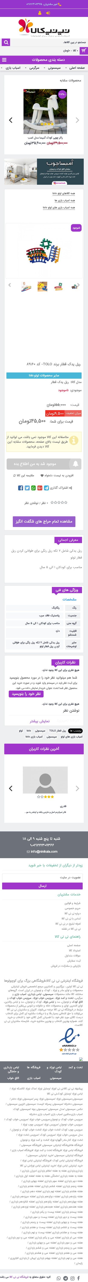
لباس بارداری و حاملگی (11, 1069)
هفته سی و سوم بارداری (69, 1243)
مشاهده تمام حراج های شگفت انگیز (44, 521)
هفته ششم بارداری (50, 1186)
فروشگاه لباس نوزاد (73, 1150)
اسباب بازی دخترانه (39, 1114)
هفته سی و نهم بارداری (70, 1258)
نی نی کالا (52, 1094)
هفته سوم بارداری (53, 1181)
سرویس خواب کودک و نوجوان (66, 1119)
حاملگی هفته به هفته (47, 1176)
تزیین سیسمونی (15, 1104)
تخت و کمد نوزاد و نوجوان (34, 1140)
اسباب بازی (20, 994)
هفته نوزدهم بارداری (23, 1207)
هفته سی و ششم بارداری (40, 1248)
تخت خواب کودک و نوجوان (26, 1130)
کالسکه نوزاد (17, 1089)
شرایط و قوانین (73, 903)
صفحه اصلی (74, 945)
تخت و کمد (75, 1067)
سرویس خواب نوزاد (43, 998)
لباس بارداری (34, 994)
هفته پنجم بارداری (72, 1186)
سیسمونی (40, 731)
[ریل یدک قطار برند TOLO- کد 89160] (76, 285)
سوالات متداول (73, 956)
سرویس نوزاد (51, 1125)
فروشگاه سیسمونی (31, 1145)
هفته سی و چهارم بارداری (42, 1243)
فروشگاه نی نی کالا (18, 1277)
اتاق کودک (77, 1002)
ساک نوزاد (30, 1089)
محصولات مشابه (70, 80)
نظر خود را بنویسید (26, 694)
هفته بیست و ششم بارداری (67, 1227)
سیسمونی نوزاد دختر (22, 1099)
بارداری (79, 1171)
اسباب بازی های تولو (71, 737)
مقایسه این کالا (25, 475)
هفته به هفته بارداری (71, 1176)
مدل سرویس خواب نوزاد (70, 1135)
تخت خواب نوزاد (51, 1130)
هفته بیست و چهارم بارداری (67, 1222)
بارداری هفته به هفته (63, 1171)
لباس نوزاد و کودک (54, 1069)
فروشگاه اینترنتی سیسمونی (56, 1145)
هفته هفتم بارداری (29, 1186)
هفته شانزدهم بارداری (22, 1202)
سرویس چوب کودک (72, 1130)
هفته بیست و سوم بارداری (38, 1217)
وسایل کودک (63, 1094)
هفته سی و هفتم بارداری (69, 1253)
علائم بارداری (44, 1171)
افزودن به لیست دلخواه (59, 475)
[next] (11, 120)
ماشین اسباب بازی (60, 1114)
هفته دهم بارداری (31, 1191)
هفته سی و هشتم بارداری (40, 1253)
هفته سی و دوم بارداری (20, 1238)
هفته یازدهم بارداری (71, 1197)
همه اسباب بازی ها (65, 200)
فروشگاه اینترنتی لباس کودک (67, 1161)
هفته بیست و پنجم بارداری (36, 1222)
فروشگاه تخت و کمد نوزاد (47, 1150)
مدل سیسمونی (56, 1109)
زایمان (79, 1263)
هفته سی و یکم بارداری (47, 1238)
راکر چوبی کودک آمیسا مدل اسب (45, 138)
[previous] (77, 120)
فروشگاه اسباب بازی (22, 1150)
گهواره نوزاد (55, 1140)
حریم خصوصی (73, 908)
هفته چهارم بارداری (32, 1181)
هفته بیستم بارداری (72, 1212)
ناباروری (14, 1258)
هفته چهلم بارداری (46, 1258)
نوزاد (53, 1089)
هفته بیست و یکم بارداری (45, 1212)
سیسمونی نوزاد (64, 1099)
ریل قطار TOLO (57, 731)
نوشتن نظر (31, 503)
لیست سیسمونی (34, 1104)
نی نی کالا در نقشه (71, 929)
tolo (29, 731)
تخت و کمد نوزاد (64, 998)
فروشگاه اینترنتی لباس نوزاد (36, 1161)
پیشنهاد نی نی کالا (73, 1089)
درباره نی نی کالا (73, 914)
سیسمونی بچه (39, 1109)
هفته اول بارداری (24, 1176)
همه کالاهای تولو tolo (64, 193)
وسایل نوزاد (44, 1089)
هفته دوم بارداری (73, 1181)
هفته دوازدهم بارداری (48, 1197)
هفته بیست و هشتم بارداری (67, 1232)
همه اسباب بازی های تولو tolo (59, 208)
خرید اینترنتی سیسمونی (40, 1155)
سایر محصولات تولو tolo (44, 375)
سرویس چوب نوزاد (33, 1125)
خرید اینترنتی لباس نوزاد (70, 1166)
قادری (63, 806)
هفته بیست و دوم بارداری (68, 1217)
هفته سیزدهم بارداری (23, 1197)
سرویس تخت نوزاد (28, 1135)
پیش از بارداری (27, 1258)
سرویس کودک (47, 1135)
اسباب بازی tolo (34, 737)
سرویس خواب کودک (20, 998)
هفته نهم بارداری (51, 1191)
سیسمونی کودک (21, 1109)
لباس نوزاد (48, 1002)
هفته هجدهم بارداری (47, 1207)
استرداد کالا (75, 951)
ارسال (42, 886)
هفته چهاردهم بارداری (71, 1202)
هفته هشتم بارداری (72, 1191)
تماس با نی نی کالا (71, 919)
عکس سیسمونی (74, 1109)
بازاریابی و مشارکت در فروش (66, 966)
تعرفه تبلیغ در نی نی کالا (68, 924)
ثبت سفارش (74, 961)
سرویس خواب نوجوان (71, 1125)
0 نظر (44, 503)
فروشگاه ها (33, 1067)
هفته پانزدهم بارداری (46, 1202)
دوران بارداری (29, 1171)
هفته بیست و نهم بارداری (36, 1232)
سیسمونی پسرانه (54, 1104)
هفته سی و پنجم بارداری (69, 1248)
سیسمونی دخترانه (73, 1104)
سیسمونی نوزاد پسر (44, 1099)
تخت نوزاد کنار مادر (73, 1140)
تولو (21, 731)
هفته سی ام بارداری (72, 1238)
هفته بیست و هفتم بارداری (36, 1227)
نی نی (60, 1089)
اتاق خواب (13, 1078)
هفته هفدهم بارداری (71, 1207)
